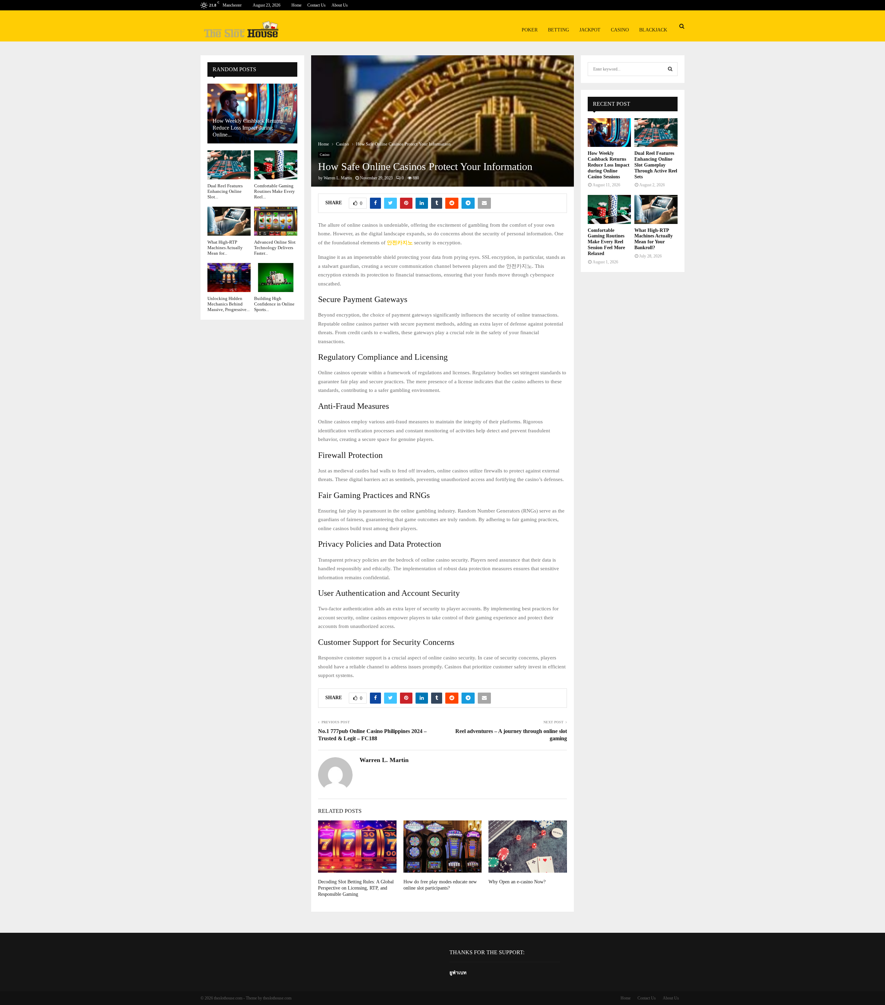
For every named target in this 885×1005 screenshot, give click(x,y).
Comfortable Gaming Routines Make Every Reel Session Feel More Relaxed (606, 242)
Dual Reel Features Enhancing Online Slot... (225, 191)
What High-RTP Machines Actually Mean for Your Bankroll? (653, 239)
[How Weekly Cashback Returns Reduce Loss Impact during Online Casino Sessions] (609, 132)
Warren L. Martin (338, 178)
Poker (530, 29)
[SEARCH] (670, 69)
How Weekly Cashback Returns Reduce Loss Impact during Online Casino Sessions (609, 165)
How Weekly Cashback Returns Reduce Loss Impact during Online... (248, 128)
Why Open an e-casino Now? (517, 881)
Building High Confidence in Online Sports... (274, 304)
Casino (620, 29)
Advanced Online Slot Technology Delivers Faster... (275, 247)
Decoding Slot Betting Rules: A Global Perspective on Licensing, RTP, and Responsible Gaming (356, 888)
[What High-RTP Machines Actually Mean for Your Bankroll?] (229, 221)
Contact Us (316, 5)
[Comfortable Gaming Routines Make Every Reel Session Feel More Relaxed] (275, 164)
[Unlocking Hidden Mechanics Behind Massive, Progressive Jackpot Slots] (229, 277)
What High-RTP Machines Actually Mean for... (225, 247)
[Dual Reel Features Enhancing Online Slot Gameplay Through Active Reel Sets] (229, 164)
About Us (340, 5)
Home (296, 5)
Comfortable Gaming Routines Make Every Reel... (274, 191)
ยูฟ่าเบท (457, 972)
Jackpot (589, 29)
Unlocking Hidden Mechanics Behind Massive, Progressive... (228, 304)
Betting (558, 29)
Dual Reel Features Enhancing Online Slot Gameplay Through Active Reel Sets (655, 165)
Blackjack (653, 29)
